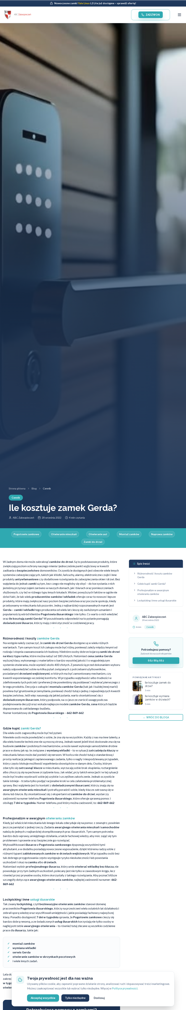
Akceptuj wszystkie (43, 998)
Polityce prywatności (125, 988)
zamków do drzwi (83, 794)
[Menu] (179, 14)
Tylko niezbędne (75, 998)
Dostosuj (99, 998)
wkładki (64, 750)
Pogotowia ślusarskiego (55, 798)
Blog (34, 488)
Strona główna (17, 488)
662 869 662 (156, 660)
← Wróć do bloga (156, 717)
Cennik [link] (47, 488)
